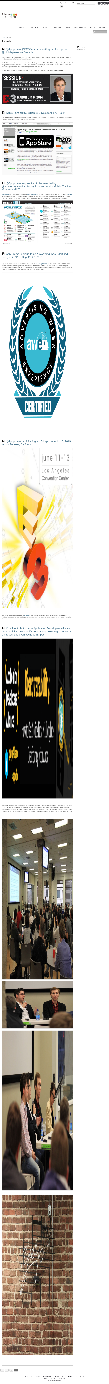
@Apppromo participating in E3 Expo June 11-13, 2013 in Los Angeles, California (36, 442)
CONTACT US (61, 1378)
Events (82, 47)
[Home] (10, 19)
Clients (34, 27)
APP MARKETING (47, 1376)
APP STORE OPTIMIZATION (75, 1376)
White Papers (80, 27)
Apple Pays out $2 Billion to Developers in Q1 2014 (36, 112)
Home (4, 37)
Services (23, 27)
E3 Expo (26, 615)
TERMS (53, 1378)
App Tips (57, 27)
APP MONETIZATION (60, 1376)
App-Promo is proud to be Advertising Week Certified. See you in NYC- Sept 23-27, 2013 (35, 255)
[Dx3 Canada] (37, 88)
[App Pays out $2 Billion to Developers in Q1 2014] (37, 148)
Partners (46, 27)
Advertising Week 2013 (42, 264)
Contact (102, 27)
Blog (68, 27)
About (92, 27)
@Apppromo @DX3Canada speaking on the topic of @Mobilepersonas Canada (34, 50)
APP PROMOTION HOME (32, 1376)
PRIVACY (46, 1378)
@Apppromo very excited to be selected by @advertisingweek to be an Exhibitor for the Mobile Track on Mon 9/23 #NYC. (37, 186)
